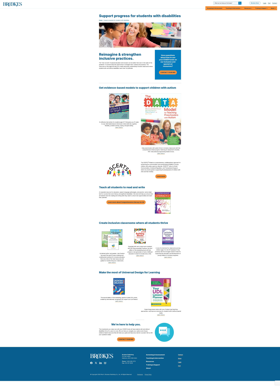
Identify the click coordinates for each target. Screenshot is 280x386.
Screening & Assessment (214, 8)
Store (179, 358)
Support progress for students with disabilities (116, 20)
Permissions (140, 374)
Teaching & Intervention (233, 8)
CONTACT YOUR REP (167, 72)
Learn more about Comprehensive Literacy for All (126, 202)
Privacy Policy (148, 374)
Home (100, 20)
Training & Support (261, 8)
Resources (247, 8)
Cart (269, 3)
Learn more (161, 176)
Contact (274, 3)
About (273, 8)
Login (264, 3)
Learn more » (119, 127)
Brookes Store (255, 3)
